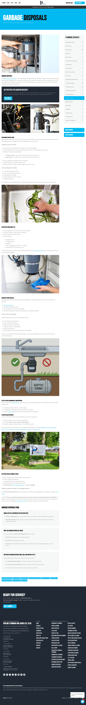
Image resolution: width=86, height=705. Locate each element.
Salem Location (7, 651)
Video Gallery (39, 640)
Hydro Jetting (68, 57)
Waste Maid (37, 429)
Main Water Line (69, 68)
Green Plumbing (69, 112)
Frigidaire (17, 429)
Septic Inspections (72, 640)
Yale (47, 689)
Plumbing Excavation (70, 86)
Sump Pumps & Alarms (70, 72)
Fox (8, 698)
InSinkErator (43, 427)
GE (7, 429)
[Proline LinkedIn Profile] (21, 675)
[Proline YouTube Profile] (19, 675)
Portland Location (7, 643)
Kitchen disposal (54, 578)
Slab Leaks (68, 53)
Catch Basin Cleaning (73, 653)
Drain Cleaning (68, 46)
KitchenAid (53, 427)
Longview (72, 687)
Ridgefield (8, 689)
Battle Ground (9, 687)
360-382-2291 (69, 3)
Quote (79, 3)
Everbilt (29, 429)
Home (37, 623)
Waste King (12, 429)
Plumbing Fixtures (69, 116)
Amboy (4, 687)
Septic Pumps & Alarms (73, 636)
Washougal (35, 689)
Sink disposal (24, 580)
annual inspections (38, 250)
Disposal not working (46, 578)
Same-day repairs (8, 305)
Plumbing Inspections (70, 94)
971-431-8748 (5, 648)
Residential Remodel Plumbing (72, 79)
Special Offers (40, 628)
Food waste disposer (16, 580)
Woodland (40, 689)
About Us (38, 636)
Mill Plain (76, 687)
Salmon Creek (19, 689)
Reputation (39, 633)
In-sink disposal (16, 578)
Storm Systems (55, 638)
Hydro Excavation (72, 665)
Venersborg (30, 689)
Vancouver (25, 689)
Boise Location (6, 659)
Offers (16, 3)
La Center (67, 687)
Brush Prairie (15, 687)
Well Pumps (68, 75)
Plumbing (3, 3)
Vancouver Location (7, 636)
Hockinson (59, 687)
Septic (12, 3)
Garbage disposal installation (35, 578)
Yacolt (44, 689)
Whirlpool (4, 429)
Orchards (80, 687)
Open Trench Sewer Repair (74, 663)
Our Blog (38, 643)
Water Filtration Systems (71, 120)
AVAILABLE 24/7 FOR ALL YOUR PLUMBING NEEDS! (43, 7)
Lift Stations (71, 658)
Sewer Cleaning (72, 667)
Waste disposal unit (24, 578)
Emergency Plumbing (70, 42)
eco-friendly (11, 411)
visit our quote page (10, 600)
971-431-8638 (5, 656)
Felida (43, 687)
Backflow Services (69, 101)
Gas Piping (68, 109)
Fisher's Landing (48, 687)
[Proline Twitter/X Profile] (16, 675)
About (20, 3)
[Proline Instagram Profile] (10, 675)
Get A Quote (8, 98)
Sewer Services (69, 130)
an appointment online (21, 501)
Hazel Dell (54, 687)
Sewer (8, 3)
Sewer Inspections (72, 655)
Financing (38, 631)
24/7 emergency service (18, 485)
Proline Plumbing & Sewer (9, 78)
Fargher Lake (38, 687)
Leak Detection (69, 64)
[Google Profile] (4, 675)
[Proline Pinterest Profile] (24, 675)
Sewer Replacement (73, 648)
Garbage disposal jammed (7, 578)
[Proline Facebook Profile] (7, 675)
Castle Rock (24, 687)
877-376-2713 (5, 664)
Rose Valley (13, 689)
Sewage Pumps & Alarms (74, 645)
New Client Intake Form (42, 638)
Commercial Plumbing (70, 83)
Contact (38, 648)
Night (7, 698)
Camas (20, 687)
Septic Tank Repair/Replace (75, 638)
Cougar (33, 687)
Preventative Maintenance (71, 90)
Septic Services (69, 135)
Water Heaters (69, 49)
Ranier (4, 689)
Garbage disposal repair (6, 580)
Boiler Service (68, 105)
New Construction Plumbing (71, 60)
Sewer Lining (71, 660)
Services (38, 626)
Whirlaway (23, 429)
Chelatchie (29, 687)
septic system (15, 402)
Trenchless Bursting (73, 650)
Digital (11, 698)
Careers (38, 645)
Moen (48, 427)
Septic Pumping (71, 643)
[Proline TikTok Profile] (13, 675)
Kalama (63, 687)
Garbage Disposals (69, 98)
